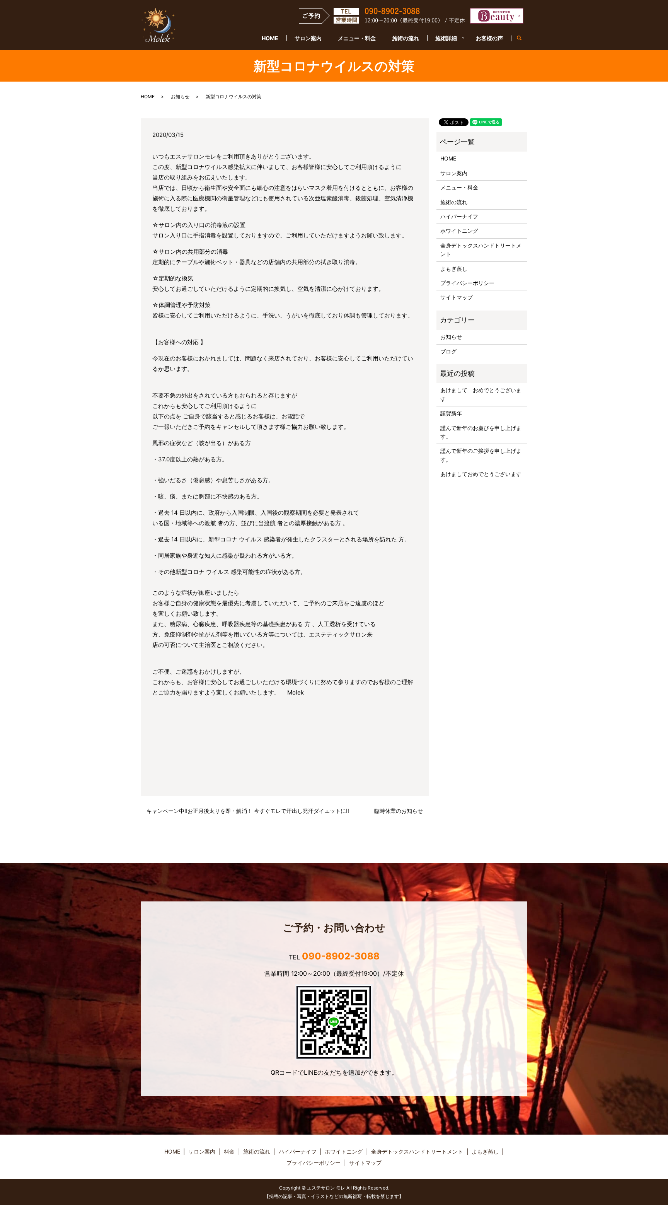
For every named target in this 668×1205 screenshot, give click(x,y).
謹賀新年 (451, 413)
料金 (229, 1151)
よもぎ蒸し (453, 268)
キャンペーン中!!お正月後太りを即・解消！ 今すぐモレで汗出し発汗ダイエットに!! (248, 810)
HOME (270, 38)
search (523, 38)
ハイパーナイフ (459, 216)
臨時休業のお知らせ (398, 810)
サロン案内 (308, 38)
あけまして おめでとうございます (480, 394)
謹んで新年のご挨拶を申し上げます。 (480, 455)
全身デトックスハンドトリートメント (480, 249)
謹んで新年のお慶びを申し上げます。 (480, 432)
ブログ (448, 351)
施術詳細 (446, 38)
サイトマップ (456, 297)
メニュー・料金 (357, 38)
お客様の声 (489, 38)
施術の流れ (405, 38)
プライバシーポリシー (467, 283)
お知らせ (180, 96)
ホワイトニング (459, 230)
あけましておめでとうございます (480, 474)
